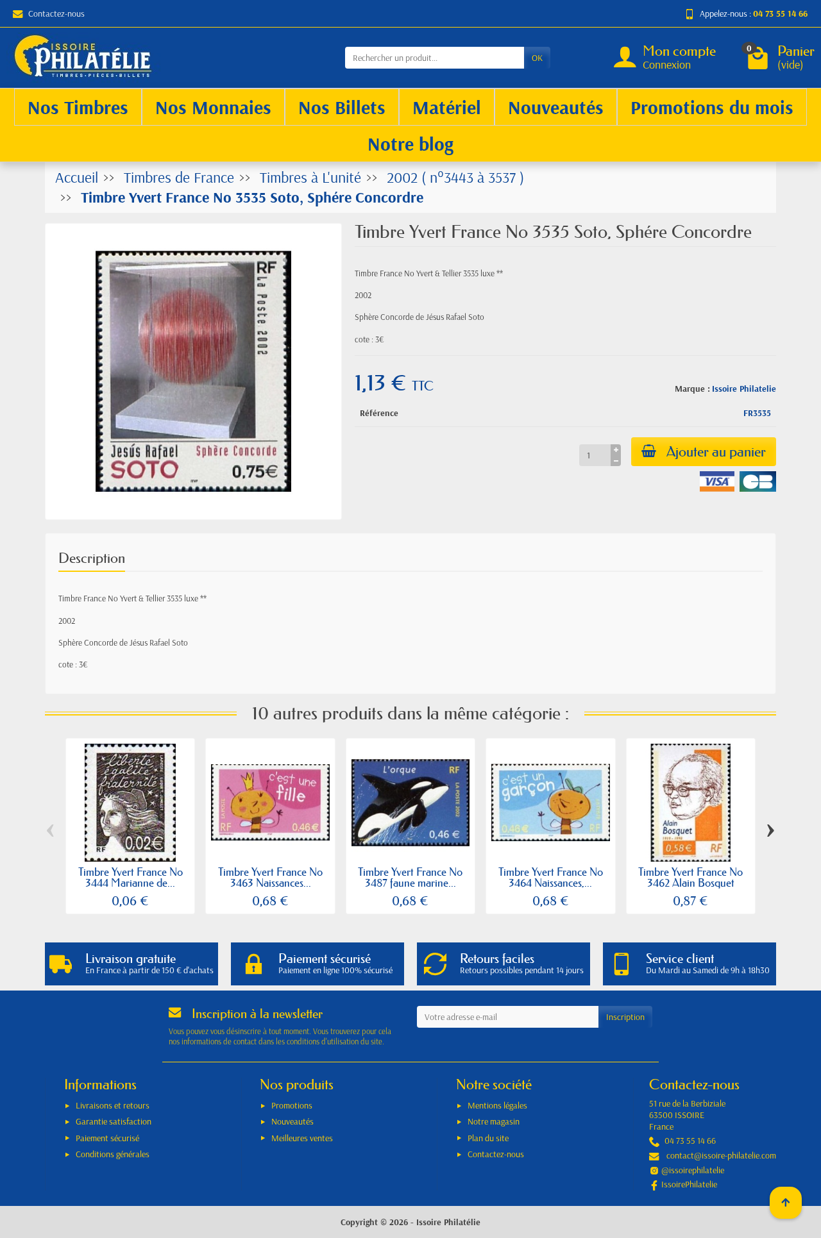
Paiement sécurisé (107, 1138)
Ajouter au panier (716, 451)
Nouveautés (292, 1121)
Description (91, 558)
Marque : (692, 388)
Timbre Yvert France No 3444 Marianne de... (130, 877)
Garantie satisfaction (113, 1121)
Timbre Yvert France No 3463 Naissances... (270, 877)
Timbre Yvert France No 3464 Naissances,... (550, 877)
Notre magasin (494, 1121)
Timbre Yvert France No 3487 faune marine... (410, 877)
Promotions (291, 1105)
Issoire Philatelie (744, 388)
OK (537, 57)
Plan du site (488, 1138)
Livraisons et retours (112, 1105)
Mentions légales (497, 1105)
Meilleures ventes (302, 1138)
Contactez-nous (56, 13)
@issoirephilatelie (692, 1170)
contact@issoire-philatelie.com (721, 1155)
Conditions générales (112, 1154)
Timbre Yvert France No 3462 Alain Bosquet (690, 877)
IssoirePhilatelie (689, 1184)
